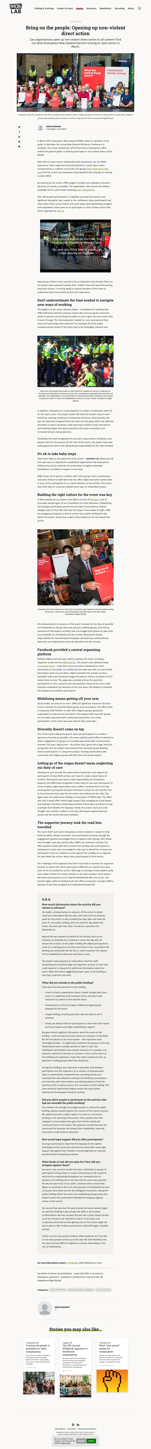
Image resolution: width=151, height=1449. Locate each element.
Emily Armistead (53, 126)
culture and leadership (57, 1290)
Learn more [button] (66, 1443)
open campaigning (85, 190)
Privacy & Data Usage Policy (87, 1429)
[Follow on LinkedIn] (78, 1424)
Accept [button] (91, 1441)
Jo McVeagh (72, 1263)
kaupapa (94, 499)
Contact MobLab (60, 1429)
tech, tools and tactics (103, 1290)
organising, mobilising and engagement (80, 1290)
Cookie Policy (71, 1429)
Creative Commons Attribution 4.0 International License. (75, 1434)
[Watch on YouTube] (73, 1424)
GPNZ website (69, 662)
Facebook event (47, 666)
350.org (60, 211)
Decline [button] (81, 1441)
